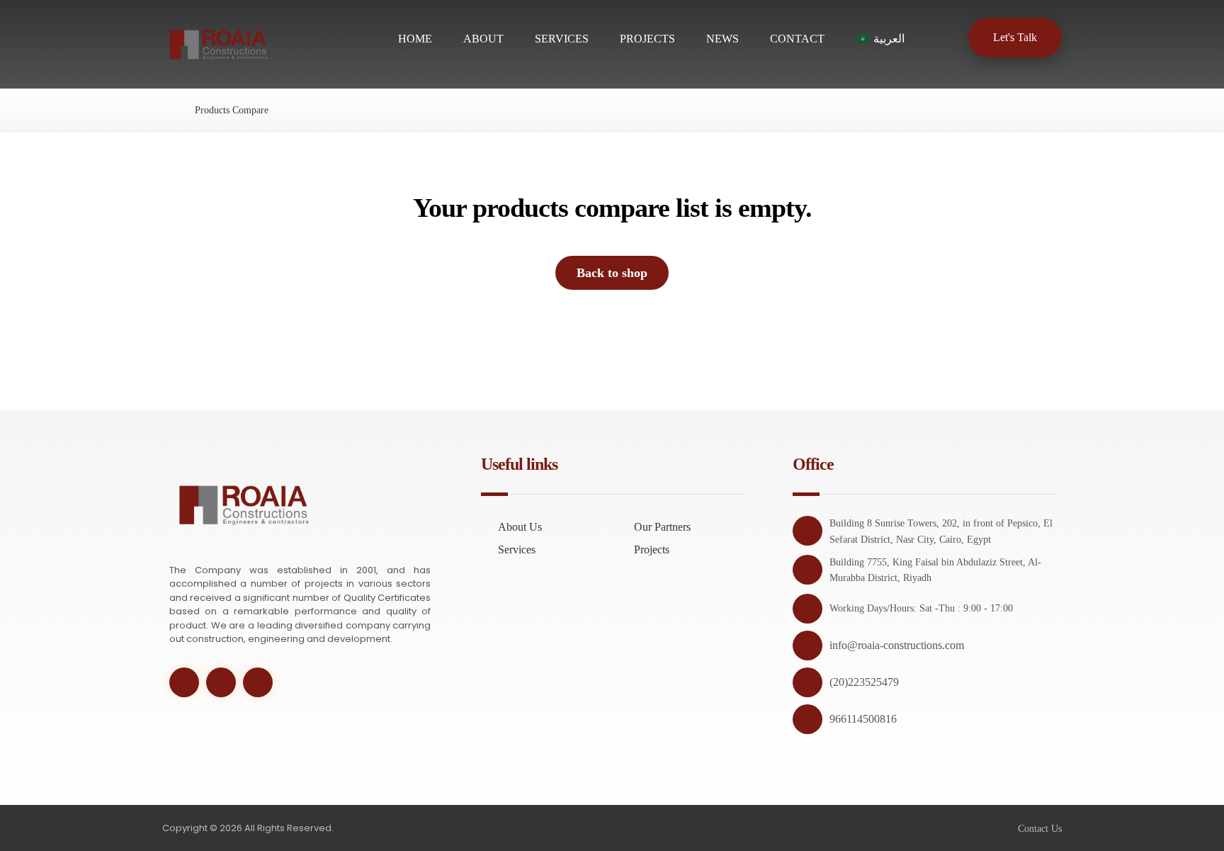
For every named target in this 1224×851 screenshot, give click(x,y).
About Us (520, 527)
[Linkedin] (258, 682)
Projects (651, 549)
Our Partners (662, 527)
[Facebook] (221, 682)
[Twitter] (184, 682)
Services (517, 549)
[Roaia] (166, 110)
